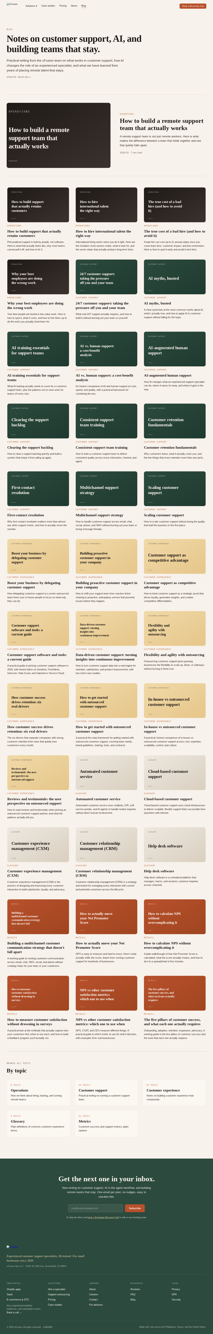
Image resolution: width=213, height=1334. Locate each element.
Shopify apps (14, 1289)
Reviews (135, 1289)
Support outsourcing (59, 1294)
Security (176, 1299)
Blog (83, 5)
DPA (174, 1294)
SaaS (10, 1294)
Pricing (63, 5)
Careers (93, 1294)
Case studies (48, 5)
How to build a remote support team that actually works (162, 124)
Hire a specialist (56, 1289)
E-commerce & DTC (18, 1299)
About (74, 5)
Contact (93, 1299)
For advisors (96, 1304)
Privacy (176, 1289)
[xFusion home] (12, 6)
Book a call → (14, 1312)
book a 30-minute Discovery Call (103, 1217)
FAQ (132, 1294)
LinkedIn (47, 1326)
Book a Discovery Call (193, 6)
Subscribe (135, 1208)
